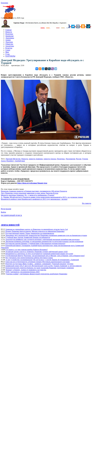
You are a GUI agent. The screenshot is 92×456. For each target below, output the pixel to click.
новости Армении (36, 159)
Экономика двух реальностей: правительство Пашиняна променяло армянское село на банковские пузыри (46, 235)
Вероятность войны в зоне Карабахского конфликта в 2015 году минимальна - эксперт (34, 199)
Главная (8, 30)
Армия (8, 40)
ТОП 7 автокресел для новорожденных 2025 (22, 272)
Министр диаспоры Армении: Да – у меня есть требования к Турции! (27, 195)
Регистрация (6, 209)
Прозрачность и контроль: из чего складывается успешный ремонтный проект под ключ (39, 254)
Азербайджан (20, 161)
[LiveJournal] (49, 68)
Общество (9, 44)
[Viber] (52, 68)
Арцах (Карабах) (7, 161)
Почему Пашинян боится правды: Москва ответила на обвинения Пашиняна (34, 231)
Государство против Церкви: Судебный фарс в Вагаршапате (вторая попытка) (35, 243)
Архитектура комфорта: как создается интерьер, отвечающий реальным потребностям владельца (42, 239)
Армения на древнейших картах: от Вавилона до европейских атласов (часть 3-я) (36, 229)
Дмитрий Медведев (12, 159)
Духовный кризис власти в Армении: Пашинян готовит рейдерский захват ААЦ (36, 252)
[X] (46, 68)
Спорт (7, 50)
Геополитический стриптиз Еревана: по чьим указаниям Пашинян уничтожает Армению (39, 268)
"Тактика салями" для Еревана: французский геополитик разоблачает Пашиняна (36, 274)
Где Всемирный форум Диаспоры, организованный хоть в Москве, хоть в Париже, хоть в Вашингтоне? (45, 256)
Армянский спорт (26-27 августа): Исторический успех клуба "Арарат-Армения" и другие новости (43, 266)
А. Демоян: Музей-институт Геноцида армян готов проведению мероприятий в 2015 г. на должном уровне (42, 197)
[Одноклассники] (40, 68)
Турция (85, 159)
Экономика (9, 38)
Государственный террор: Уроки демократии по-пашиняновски (29, 233)
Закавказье (9, 36)
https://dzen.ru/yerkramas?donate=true (32, 183)
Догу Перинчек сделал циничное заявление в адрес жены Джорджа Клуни (29, 193)
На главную (86, 203)
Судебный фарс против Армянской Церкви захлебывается (27, 237)
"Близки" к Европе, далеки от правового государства (25, 270)
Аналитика (9, 46)
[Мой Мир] (43, 68)
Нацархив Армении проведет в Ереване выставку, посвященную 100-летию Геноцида (34, 191)
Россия (78, 159)
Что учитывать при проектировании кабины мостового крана (29, 258)
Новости (8, 32)
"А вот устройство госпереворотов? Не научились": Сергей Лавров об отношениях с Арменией (42, 260)
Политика (9, 34)
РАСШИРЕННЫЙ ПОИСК (11, 215)
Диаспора (9, 42)
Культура (8, 48)
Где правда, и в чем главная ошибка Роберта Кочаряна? (26, 250)
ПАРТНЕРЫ (10, 56)
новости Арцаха (50, 159)
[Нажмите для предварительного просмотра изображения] (46, 139)
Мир (7, 52)
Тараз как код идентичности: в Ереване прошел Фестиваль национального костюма (37, 262)
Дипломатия (70, 159)
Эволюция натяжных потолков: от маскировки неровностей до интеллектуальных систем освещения (44, 241)
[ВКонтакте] (36, 68)
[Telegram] (55, 68)
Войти (3, 212)
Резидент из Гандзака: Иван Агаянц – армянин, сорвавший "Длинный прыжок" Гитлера (39, 264)
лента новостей (10, 224)
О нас (7, 54)
